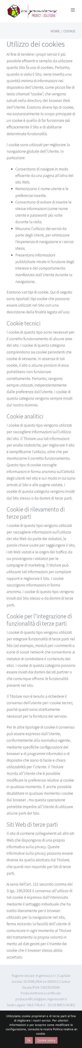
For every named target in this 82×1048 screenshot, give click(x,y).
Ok (29, 1040)
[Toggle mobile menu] (73, 10)
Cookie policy (46, 1040)
